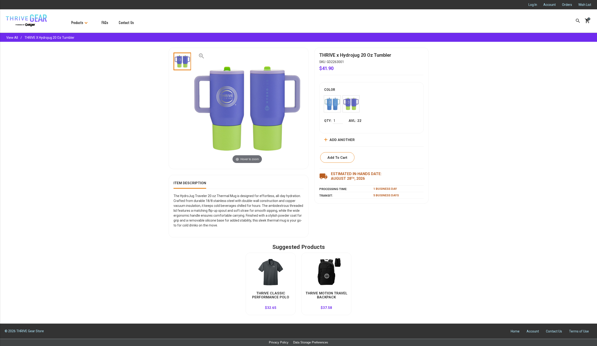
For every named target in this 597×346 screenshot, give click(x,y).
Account (549, 5)
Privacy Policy (278, 342)
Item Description (190, 183)
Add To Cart (337, 157)
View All (12, 37)
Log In (532, 5)
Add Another (339, 139)
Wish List (584, 5)
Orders (567, 5)
